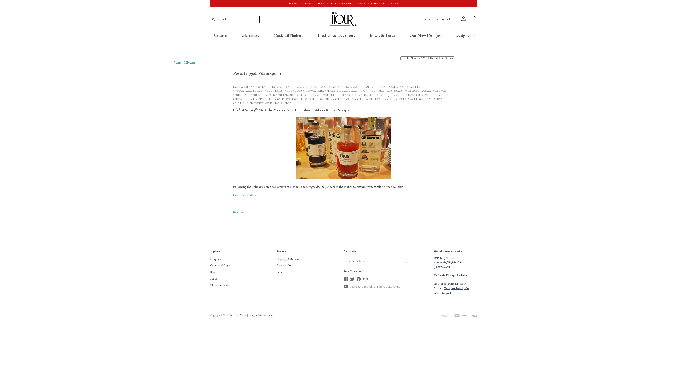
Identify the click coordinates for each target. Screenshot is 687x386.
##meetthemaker (407, 94)
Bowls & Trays (383, 35)
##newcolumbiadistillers (253, 99)
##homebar (306, 94)
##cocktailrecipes (248, 90)
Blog (212, 272)
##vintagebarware (369, 99)
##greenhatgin (263, 94)
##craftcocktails (309, 90)
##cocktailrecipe (411, 86)
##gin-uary (241, 94)
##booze (344, 86)
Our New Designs (425, 35)
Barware (220, 35)
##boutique (360, 86)
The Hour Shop (237, 315)
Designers (464, 35)
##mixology (431, 94)
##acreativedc (264, 86)
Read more (240, 212)
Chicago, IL (445, 293)
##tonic (326, 99)
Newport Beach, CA (456, 288)
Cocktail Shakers (289, 35)
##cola (289, 90)
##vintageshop (430, 99)
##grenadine (286, 94)
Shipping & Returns (288, 259)
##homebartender (329, 94)
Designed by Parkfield (260, 315)
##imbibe (351, 94)
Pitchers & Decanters (337, 35)
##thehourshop (306, 99)
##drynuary (394, 90)
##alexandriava (289, 86)
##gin (443, 90)
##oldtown (284, 99)
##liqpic (387, 94)
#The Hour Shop (278, 103)
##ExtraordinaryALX (421, 90)
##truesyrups (344, 99)
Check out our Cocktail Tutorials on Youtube (375, 286)
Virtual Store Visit (220, 285)
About (428, 19)
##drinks (377, 90)
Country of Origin (220, 265)
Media (213, 279)
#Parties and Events (249, 103)
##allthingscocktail (320, 86)
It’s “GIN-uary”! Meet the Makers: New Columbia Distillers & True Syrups (291, 110)
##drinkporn (359, 90)
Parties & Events (184, 62)
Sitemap (281, 272)
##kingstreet (369, 94)
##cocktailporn (383, 86)
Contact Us (445, 19)
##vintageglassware (401, 99)
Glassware (251, 35)
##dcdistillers (337, 90)
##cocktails (273, 90)
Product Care (284, 265)
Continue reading (246, 195)
